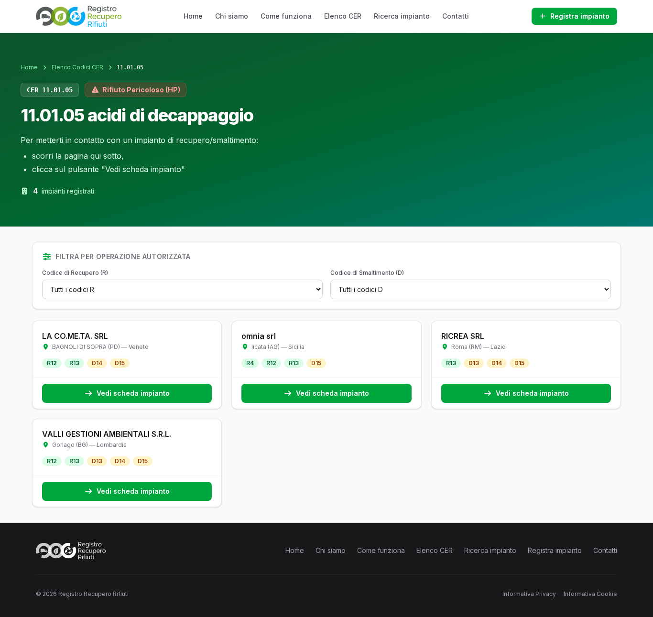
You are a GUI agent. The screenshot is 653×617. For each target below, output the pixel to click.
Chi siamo (231, 16)
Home (193, 16)
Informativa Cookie (590, 593)
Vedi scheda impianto (133, 393)
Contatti (455, 16)
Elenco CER (342, 16)
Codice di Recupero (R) (75, 272)
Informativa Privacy (529, 593)
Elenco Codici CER (77, 67)
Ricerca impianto (402, 16)
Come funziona (286, 16)
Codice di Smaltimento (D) (367, 272)
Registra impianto (579, 16)
